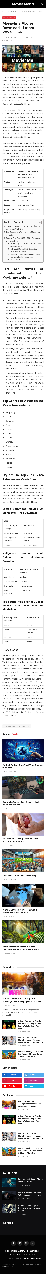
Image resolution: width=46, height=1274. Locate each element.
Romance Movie (14, 1255)
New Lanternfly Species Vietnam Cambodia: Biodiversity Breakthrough (20, 948)
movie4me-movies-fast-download (17, 726)
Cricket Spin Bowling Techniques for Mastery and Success (20, 840)
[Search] (42, 4)
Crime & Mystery (18, 1251)
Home (6, 1251)
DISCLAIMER (15, 260)
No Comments (26, 37)
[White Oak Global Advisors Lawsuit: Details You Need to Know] (23, 895)
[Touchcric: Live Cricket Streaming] (23, 860)
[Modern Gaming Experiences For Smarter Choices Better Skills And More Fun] (9, 1054)
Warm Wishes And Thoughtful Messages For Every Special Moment (29, 1103)
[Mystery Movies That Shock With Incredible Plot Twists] (9, 1195)
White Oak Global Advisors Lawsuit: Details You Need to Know (19, 911)
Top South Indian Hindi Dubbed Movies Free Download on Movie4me (25, 255)
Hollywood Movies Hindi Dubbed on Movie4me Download (23, 250)
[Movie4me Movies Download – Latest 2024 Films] (23, 58)
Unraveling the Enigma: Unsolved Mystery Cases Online (29, 1208)
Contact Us (36, 1258)
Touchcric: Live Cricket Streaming (19, 875)
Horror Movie (33, 1251)
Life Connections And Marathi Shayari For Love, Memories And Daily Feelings (30, 1039)
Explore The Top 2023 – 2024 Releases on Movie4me (23, 239)
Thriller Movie (29, 1255)
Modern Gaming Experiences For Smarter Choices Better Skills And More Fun (30, 1053)
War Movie (9, 1258)
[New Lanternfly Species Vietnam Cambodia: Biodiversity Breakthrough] (23, 931)
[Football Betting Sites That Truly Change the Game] (23, 750)
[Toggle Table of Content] (38, 222)
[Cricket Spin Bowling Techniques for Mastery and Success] (23, 824)
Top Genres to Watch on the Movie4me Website (23, 233)
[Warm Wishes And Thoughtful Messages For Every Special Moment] (23, 983)
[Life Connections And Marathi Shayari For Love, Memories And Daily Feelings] (9, 1040)
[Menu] (4, 4)
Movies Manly (7, 1266)
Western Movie (22, 1258)
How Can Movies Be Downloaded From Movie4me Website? (23, 227)
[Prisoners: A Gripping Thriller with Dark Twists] (9, 1182)
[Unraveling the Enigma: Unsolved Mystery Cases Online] (9, 1208)
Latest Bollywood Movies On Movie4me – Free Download (25, 244)
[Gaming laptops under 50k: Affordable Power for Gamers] (23, 787)
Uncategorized (9, 18)
